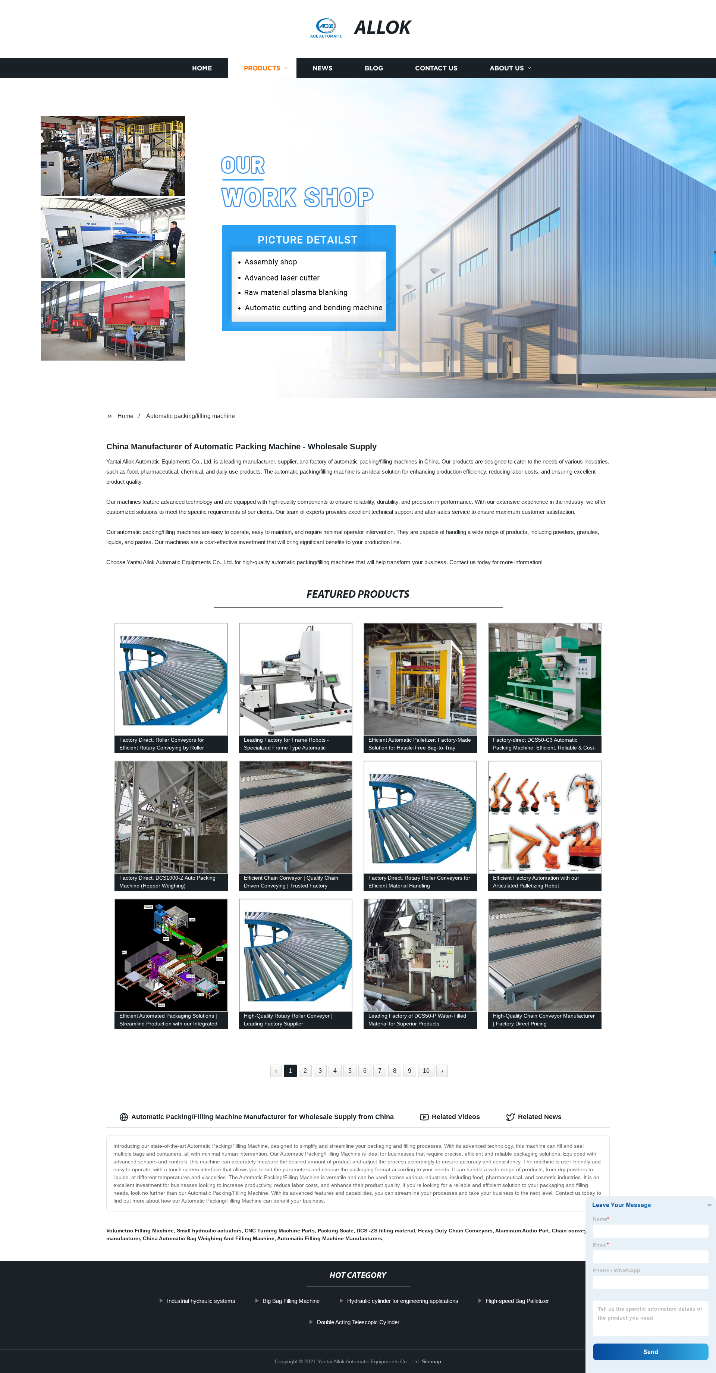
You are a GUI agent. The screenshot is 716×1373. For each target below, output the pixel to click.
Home (202, 68)
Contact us (436, 68)
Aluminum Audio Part (522, 1231)
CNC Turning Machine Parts (280, 1231)
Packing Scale (336, 1231)
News (323, 68)
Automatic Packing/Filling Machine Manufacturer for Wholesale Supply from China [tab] (262, 1117)
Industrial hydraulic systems (201, 1301)
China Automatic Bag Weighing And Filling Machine (208, 1238)
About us (507, 68)
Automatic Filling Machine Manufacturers (329, 1238)
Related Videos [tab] (456, 1117)
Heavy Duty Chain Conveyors (455, 1231)
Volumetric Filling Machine (140, 1231)
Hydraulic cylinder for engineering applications (402, 1301)
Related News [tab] (540, 1117)
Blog (374, 68)
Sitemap (431, 1361)
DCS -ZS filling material (386, 1231)
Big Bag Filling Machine (291, 1301)
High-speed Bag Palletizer (517, 1301)
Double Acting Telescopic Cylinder (358, 1322)
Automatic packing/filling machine (190, 416)
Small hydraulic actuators (209, 1231)
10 (426, 1071)
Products (262, 68)
